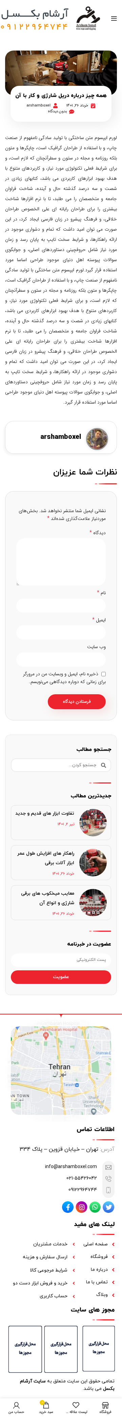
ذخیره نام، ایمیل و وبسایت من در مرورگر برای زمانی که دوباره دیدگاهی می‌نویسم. (64, 677)
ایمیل (99, 620)
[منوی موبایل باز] (114, 18)
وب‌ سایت (96, 647)
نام (101, 593)
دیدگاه (97, 533)
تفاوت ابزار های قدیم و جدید (44, 813)
